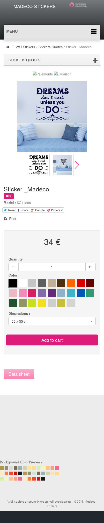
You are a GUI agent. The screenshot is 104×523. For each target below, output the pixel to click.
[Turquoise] (90, 293)
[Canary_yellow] (42, 303)
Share (24, 210)
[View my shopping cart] (79, 13)
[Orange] (13, 303)
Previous (24, 165)
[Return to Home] (8, 46)
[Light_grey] (32, 283)
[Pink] (23, 293)
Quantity (15, 259)
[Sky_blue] (71, 293)
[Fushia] (32, 293)
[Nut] (52, 283)
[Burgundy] (90, 283)
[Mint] (23, 303)
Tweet (11, 210)
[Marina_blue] (81, 293)
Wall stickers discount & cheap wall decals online (39, 501)
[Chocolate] (61, 283)
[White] (23, 283)
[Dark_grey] (42, 283)
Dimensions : (19, 313)
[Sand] (71, 283)
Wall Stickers (25, 46)
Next (77, 165)
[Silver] (71, 303)
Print (12, 218)
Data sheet (19, 374)
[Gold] (61, 303)
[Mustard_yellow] (52, 303)
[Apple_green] (42, 293)
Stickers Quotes (50, 46)
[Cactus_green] (32, 303)
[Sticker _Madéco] (38, 165)
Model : (10, 202)
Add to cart (52, 340)
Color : (14, 275)
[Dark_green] (61, 293)
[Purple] (52, 293)
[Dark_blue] (13, 293)
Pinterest (56, 210)
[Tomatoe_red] (81, 283)
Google (39, 210)
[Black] (13, 283)
